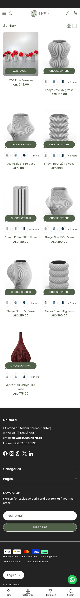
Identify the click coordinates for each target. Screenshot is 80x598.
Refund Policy (29, 556)
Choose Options (59, 70)
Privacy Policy (10, 556)
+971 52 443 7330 (25, 443)
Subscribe (40, 527)
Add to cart (21, 70)
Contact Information (37, 561)
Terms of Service (12, 561)
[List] (74, 25)
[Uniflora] (40, 13)
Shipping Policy (49, 556)
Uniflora (16, 584)
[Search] (13, 13)
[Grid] (69, 25)
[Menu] (4, 13)
